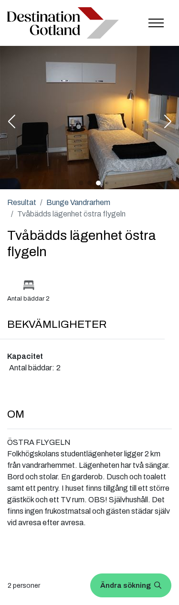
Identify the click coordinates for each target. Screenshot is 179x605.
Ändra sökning (126, 585)
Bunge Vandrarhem (78, 202)
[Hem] (63, 23)
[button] (11, 122)
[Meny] (156, 23)
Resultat (21, 202)
